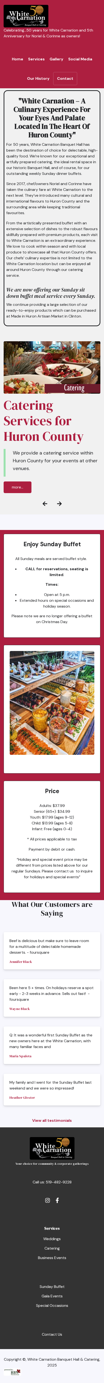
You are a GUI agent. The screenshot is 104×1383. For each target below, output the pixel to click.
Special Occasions (52, 1305)
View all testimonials (52, 1120)
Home (17, 59)
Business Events (52, 1257)
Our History (38, 78)
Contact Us (52, 1334)
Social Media (80, 59)
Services (36, 59)
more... (17, 487)
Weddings (52, 1238)
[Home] (26, 15)
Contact (65, 78)
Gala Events (52, 1296)
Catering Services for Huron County (44, 420)
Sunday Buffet (52, 1286)
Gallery (56, 59)
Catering (52, 1248)
